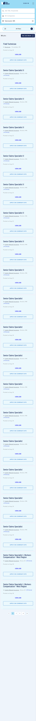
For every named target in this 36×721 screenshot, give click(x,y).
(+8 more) (6, 303)
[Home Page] (6, 3)
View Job (18, 54)
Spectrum (7, 47)
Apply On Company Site (18, 60)
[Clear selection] (33, 21)
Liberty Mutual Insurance (12, 73)
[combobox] (20, 10)
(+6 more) (6, 75)
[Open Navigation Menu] (33, 3)
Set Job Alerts (26, 35)
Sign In (26, 3)
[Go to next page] (27, 613)
